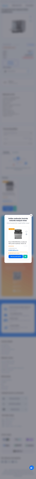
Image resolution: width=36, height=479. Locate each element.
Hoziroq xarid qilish (16, 256)
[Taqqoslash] (26, 234)
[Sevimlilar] (26, 232)
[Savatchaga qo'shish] (25, 256)
